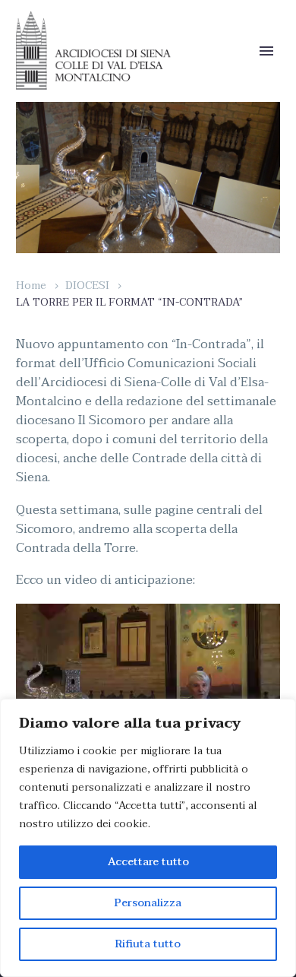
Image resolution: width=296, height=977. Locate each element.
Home (31, 285)
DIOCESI (87, 285)
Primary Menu (266, 51)
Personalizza (148, 903)
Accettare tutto (148, 862)
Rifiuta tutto (148, 944)
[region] (148, 838)
